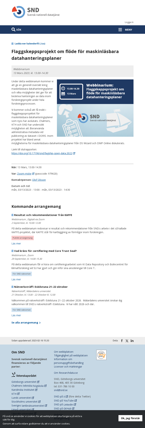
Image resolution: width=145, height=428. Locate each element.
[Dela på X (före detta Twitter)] (127, 340)
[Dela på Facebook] (121, 340)
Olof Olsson (39, 179)
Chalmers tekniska (27, 385)
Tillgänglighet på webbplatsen (71, 355)
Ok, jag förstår (130, 418)
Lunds (21, 397)
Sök (18, 29)
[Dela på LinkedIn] (132, 340)
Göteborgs (23, 381)
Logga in (129, 22)
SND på (59, 396)
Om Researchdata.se (66, 372)
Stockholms (24, 401)
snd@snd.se (61, 390)
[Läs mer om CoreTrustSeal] (101, 354)
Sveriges (27, 405)
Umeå (21, 409)
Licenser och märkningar (68, 366)
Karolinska (22, 389)
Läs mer (16, 243)
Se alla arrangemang (25, 322)
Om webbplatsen (63, 351)
